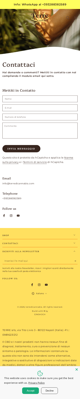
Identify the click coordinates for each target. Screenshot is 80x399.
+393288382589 (11, 198)
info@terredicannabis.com (18, 183)
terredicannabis (34, 307)
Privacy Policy (36, 382)
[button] (68, 18)
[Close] (77, 369)
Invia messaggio (21, 148)
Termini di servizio (35, 162)
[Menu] (4, 18)
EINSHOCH (39, 314)
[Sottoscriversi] (76, 261)
